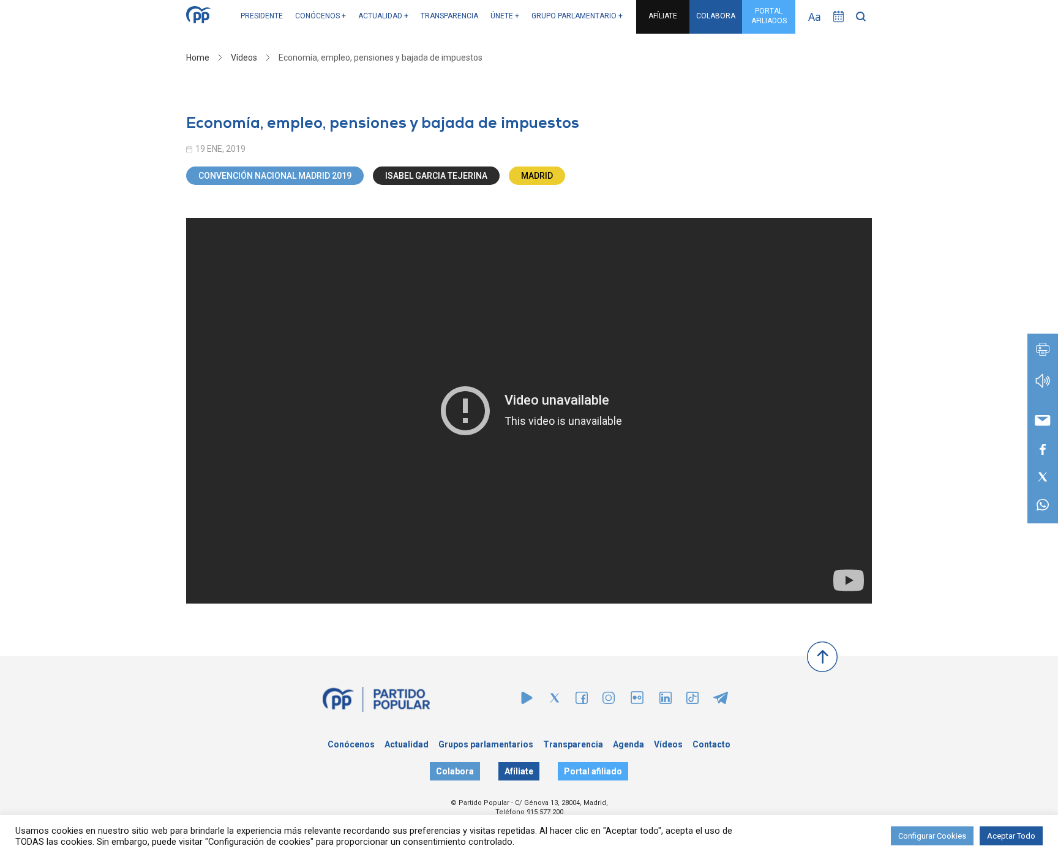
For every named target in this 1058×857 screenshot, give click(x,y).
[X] (555, 700)
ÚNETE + (504, 16)
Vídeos (244, 57)
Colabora (455, 771)
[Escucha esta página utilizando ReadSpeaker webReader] (1043, 386)
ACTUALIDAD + (383, 16)
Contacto (711, 744)
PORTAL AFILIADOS (769, 16)
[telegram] (720, 700)
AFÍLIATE (662, 16)
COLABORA (715, 16)
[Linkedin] (665, 700)
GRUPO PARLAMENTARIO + (577, 16)
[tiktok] (692, 700)
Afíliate (519, 771)
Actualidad (407, 744)
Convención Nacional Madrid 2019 (274, 176)
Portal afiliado (593, 771)
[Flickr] (637, 703)
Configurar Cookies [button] (932, 835)
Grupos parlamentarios (485, 744)
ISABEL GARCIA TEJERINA (436, 176)
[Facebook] (582, 700)
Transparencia (573, 744)
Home (197, 57)
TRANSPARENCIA (449, 16)
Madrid (537, 176)
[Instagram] (608, 700)
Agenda (628, 744)
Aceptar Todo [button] (1011, 835)
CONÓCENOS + (320, 16)
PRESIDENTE (262, 16)
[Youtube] (527, 700)
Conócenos (351, 744)
